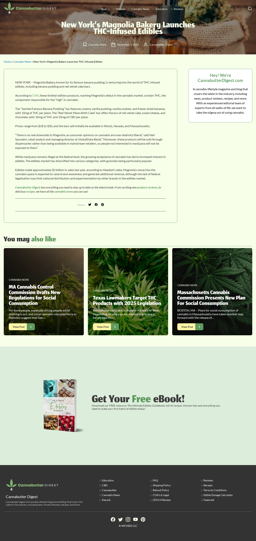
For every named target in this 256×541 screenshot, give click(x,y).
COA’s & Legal (161, 495)
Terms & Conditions (215, 490)
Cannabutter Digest (27, 187)
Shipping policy (162, 485)
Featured (209, 499)
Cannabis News (140, 9)
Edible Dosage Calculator (218, 495)
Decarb (106, 499)
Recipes (120, 9)
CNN (35, 95)
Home (7, 61)
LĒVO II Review (162, 499)
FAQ (155, 480)
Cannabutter (109, 490)
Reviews (178, 9)
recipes (30, 191)
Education (162, 9)
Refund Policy (161, 490)
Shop (104, 9)
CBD (105, 485)
